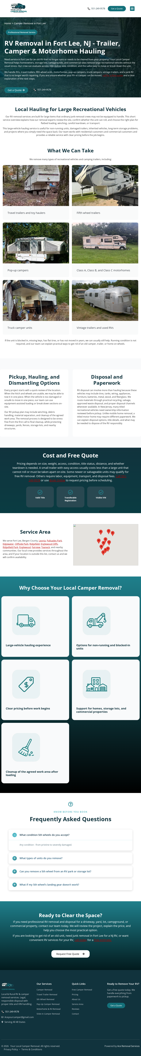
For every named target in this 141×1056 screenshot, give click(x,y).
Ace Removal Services (128, 1046)
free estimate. (103, 940)
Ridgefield (34, 543)
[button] (132, 8)
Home (7, 23)
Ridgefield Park (10, 547)
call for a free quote (113, 75)
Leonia (42, 540)
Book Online (57, 480)
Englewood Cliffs (49, 543)
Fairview (36, 547)
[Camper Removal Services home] (18, 8)
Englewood (25, 547)
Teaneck (45, 547)
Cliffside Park (21, 543)
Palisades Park (54, 540)
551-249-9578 (98, 8)
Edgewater (8, 543)
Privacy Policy (11, 1049)
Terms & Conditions (31, 1049)
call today (81, 940)
